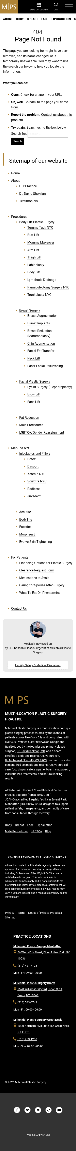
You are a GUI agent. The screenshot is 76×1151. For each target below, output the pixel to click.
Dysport (33, 466)
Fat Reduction (29, 418)
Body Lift (33, 272)
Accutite (25, 512)
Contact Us (19, 608)
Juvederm (34, 496)
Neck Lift (33, 358)
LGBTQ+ (36, 831)
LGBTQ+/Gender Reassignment (41, 432)
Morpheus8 (27, 534)
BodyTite (25, 519)
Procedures (19, 217)
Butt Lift (33, 235)
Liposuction (61, 19)
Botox (31, 459)
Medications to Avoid (34, 578)
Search (17, 141)
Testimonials (28, 201)
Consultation (40, 7)
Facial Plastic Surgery (34, 381)
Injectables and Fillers (34, 453)
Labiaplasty (35, 265)
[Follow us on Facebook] (17, 1110)
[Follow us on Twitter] (27, 1110)
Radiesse (33, 489)
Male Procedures (31, 425)
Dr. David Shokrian (32, 194)
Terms (21, 912)
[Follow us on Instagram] (38, 1110)
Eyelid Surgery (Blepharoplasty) (49, 387)
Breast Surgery (29, 310)
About (8, 19)
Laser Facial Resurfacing (45, 366)
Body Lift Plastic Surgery (37, 222)
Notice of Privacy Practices (45, 912)
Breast (32, 19)
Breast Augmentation (42, 316)
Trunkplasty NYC (39, 295)
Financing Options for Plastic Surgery (46, 563)
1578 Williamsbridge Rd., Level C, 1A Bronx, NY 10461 (39, 992)
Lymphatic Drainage (41, 280)
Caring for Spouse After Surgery (41, 585)
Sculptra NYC (36, 481)
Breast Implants (38, 323)
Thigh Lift (34, 257)
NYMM (46, 1134)
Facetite (25, 527)
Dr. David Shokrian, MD (31, 751)
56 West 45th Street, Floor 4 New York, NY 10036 (43, 955)
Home (15, 173)
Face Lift (33, 402)
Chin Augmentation (41, 343)
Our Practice (28, 186)
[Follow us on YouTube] (59, 1110)
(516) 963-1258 (27, 1039)
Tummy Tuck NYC (40, 227)
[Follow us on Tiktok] (48, 1110)
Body (20, 19)
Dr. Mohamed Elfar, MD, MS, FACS (26, 760)
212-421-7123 (57, 7)
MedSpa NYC (20, 448)
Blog (48, 831)
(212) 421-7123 (27, 965)
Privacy (9, 912)
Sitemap (10, 917)
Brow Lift (33, 394)
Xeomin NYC (36, 474)
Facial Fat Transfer (40, 351)
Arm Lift (33, 250)
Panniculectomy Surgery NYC (48, 287)
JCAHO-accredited (16, 799)
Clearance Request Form (36, 570)
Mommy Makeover (40, 242)
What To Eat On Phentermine (39, 593)
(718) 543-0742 (27, 1002)
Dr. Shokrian (16, 648)
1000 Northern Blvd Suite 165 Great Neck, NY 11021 (43, 1029)
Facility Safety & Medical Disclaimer (38, 665)
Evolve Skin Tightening (35, 542)
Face (44, 19)
